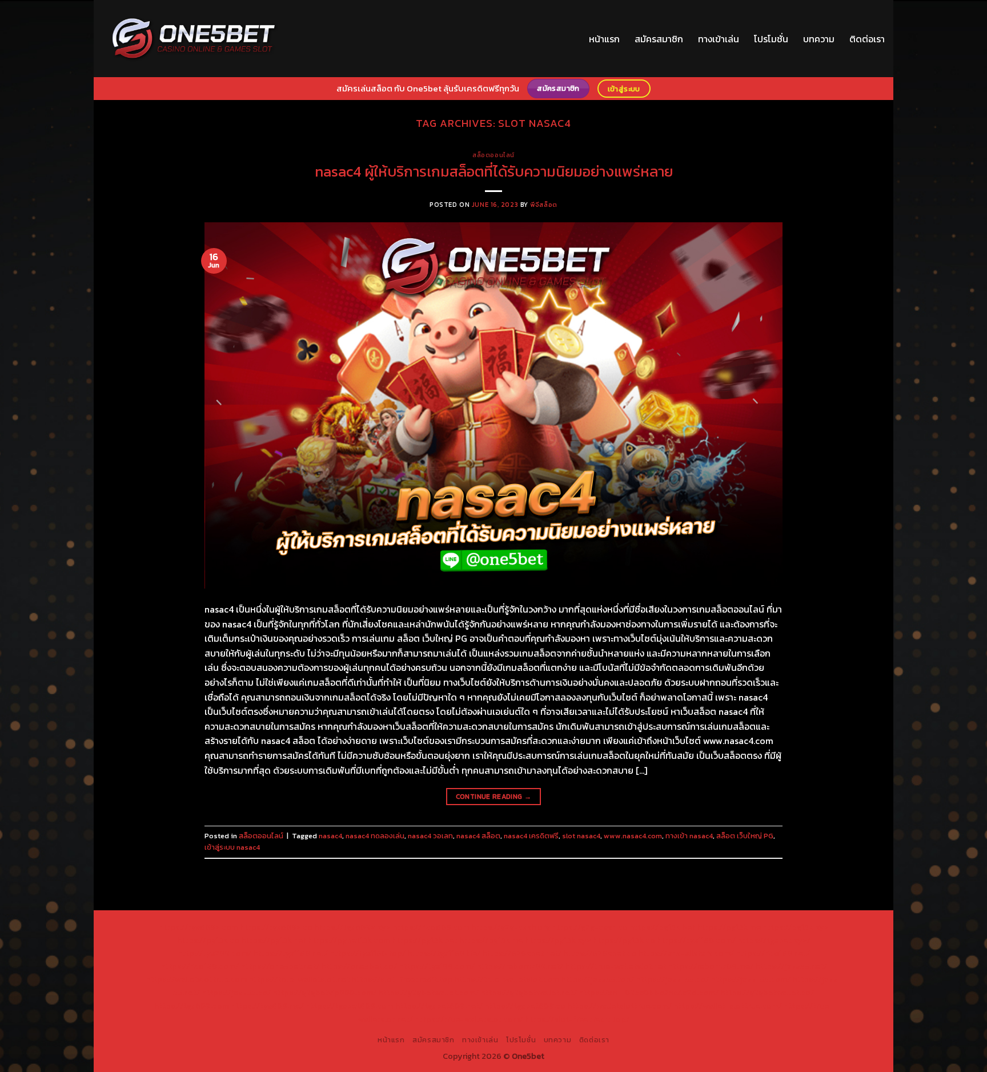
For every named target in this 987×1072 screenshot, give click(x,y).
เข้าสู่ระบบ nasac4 (232, 847)
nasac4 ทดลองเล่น (375, 835)
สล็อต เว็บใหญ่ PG (744, 835)
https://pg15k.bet (662, 927)
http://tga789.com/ (214, 953)
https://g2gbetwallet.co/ (767, 992)
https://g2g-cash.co (590, 927)
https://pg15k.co (208, 940)
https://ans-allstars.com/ (686, 953)
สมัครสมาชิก (659, 39)
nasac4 (330, 835)
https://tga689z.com (198, 927)
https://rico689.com (431, 927)
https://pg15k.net (273, 940)
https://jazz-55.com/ (751, 979)
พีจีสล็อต (543, 204)
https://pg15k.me (729, 927)
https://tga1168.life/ (443, 953)
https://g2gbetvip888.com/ (324, 992)
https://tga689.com (191, 1005)
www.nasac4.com (633, 835)
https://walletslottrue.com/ (619, 1005)
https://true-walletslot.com (506, 979)
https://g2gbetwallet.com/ (428, 992)
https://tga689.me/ (267, 1005)
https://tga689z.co (276, 927)
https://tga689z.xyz (352, 927)
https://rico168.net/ (773, 953)
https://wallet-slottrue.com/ (727, 1005)
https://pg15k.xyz (796, 927)
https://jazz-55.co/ (672, 979)
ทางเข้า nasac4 (689, 835)
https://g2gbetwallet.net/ (528, 992)
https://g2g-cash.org (510, 927)
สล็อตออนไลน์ (493, 154)
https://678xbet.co (599, 953)
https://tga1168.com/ (696, 940)
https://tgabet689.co (524, 1005)
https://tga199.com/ (437, 966)
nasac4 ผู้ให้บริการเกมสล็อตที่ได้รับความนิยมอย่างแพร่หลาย (494, 171)
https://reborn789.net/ (519, 966)
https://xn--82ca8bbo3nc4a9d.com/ (649, 992)
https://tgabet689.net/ (439, 1005)
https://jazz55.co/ (236, 992)
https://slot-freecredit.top (401, 979)
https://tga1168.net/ (290, 953)
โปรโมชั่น (771, 39)
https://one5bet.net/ (279, 966)
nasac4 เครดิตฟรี (531, 835)
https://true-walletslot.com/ (469, 1019)
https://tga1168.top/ (368, 953)
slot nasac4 (581, 835)
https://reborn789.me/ (710, 966)
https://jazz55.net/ (791, 966)
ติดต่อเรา (867, 39)
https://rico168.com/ (200, 966)
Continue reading (494, 796)
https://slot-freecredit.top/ (577, 1019)
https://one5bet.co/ (359, 966)
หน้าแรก (604, 39)
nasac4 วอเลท (430, 835)
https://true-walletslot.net (615, 966)
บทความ (818, 39)
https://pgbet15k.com (349, 940)
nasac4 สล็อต (478, 835)
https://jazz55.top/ (597, 979)
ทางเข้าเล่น (718, 39)
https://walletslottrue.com (196, 979)
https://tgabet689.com (350, 1005)
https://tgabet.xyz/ (774, 940)
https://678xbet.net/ (521, 953)
